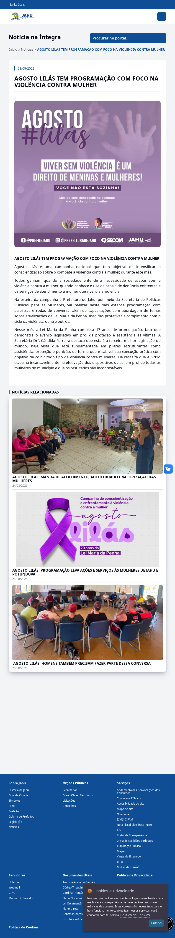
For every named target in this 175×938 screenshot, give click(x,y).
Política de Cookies (24, 927)
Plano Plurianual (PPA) (76, 898)
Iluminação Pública (129, 846)
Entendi (156, 923)
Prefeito (14, 811)
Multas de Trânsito (128, 867)
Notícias (27, 49)
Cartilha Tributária (74, 893)
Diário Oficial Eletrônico (78, 795)
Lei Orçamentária (74, 903)
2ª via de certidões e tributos (135, 841)
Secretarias (70, 790)
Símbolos (14, 801)
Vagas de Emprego (129, 856)
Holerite (14, 882)
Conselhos (69, 806)
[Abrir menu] (161, 16)
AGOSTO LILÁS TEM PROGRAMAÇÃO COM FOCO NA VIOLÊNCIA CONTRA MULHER (101, 49)
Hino (12, 806)
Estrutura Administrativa (78, 919)
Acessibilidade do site (130, 803)
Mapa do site (125, 809)
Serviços (123, 783)
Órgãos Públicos (75, 783)
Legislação (15, 822)
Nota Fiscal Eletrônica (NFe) (134, 825)
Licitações (69, 801)
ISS (119, 830)
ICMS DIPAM (125, 819)
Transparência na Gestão (79, 882)
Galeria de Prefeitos (21, 816)
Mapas (121, 851)
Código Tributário (74, 887)
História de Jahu (19, 790)
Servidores (17, 875)
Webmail (14, 887)
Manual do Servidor (21, 898)
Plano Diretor (71, 909)
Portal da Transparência (132, 835)
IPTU (120, 862)
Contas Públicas (73, 914)
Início (13, 49)
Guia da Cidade (18, 795)
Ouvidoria (123, 814)
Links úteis (17, 5)
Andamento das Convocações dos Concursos (138, 791)
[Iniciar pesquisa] (161, 38)
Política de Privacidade (134, 875)
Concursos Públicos (129, 798)
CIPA (12, 893)
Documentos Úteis (77, 875)
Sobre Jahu (17, 783)
